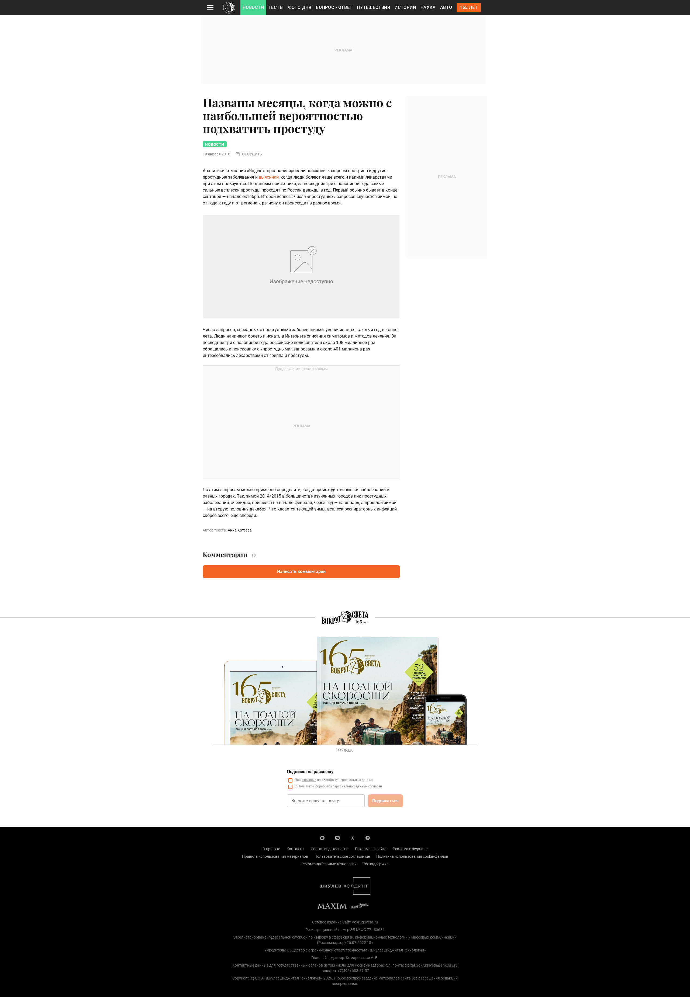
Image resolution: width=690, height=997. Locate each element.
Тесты (276, 7)
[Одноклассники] (352, 837)
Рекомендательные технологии (329, 864)
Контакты (295, 849)
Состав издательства (330, 849)
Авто (446, 7)
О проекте (271, 849)
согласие (309, 780)
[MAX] (322, 837)
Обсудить (252, 154)
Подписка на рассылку (310, 771)
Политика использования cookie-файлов (412, 856)
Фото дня (300, 7)
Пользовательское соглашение (342, 856)
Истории (405, 7)
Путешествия (373, 7)
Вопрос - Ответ (334, 7)
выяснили (269, 177)
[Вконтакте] (337, 837)
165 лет (469, 7)
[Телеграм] (367, 837)
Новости (253, 7)
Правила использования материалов (275, 856)
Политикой (306, 786)
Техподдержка (376, 864)
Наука (428, 7)
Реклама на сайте (370, 849)
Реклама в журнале (410, 849)
